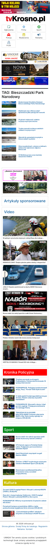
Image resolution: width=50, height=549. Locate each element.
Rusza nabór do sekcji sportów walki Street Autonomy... (23, 313)
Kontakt (29, 529)
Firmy (23, 30)
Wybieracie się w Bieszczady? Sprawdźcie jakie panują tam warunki (31, 111)
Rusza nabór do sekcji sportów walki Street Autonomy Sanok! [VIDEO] (30, 437)
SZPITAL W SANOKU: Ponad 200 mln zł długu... (20, 362)
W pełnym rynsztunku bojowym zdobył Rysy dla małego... (23, 238)
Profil (8, 45)
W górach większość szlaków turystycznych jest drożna (29, 120)
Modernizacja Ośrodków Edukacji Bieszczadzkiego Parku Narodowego (31, 103)
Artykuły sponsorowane (25, 201)
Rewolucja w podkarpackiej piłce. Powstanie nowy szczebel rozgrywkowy (29, 471)
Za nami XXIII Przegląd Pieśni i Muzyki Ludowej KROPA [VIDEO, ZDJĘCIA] (24, 490)
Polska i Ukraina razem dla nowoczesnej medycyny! (21, 338)
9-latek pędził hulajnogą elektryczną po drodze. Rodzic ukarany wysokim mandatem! (31, 398)
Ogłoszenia (8, 30)
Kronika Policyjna (19, 372)
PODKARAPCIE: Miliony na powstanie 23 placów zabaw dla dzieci (24, 501)
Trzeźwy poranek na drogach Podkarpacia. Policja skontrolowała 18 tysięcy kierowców (31, 381)
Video (9, 212)
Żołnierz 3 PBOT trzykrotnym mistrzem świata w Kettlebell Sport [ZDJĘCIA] (31, 462)
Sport (39, 30)
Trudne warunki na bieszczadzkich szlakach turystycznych (30, 129)
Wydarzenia (24, 38)
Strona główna (8, 526)
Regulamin (42, 526)
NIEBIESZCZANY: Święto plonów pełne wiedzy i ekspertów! (24, 262)
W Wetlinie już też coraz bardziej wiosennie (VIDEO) (30, 156)
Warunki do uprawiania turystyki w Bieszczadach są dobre (30, 138)
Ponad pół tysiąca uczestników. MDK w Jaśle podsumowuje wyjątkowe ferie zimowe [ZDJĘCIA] (23, 507)
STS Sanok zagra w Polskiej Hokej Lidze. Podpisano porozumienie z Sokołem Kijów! (29, 447)
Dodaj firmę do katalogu (26, 526)
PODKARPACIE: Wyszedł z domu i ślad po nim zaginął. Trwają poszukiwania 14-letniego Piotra (31, 406)
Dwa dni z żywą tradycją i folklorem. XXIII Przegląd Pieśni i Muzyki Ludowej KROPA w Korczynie (23, 496)
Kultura (10, 482)
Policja (8, 38)
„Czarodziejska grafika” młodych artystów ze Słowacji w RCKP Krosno (30, 512)
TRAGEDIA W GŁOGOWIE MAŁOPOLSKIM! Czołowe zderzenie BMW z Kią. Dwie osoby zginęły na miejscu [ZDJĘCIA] (30, 415)
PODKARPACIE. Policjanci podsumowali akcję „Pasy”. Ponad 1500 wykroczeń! (31, 388)
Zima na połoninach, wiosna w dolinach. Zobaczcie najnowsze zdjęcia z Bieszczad (32, 147)
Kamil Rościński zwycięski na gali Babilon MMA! (29, 454)
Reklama (38, 38)
